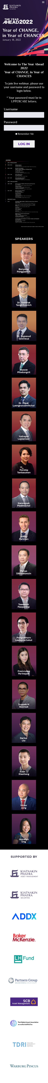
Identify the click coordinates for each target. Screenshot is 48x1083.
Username (11, 109)
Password (10, 122)
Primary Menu (43, 2)
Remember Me (25, 133)
